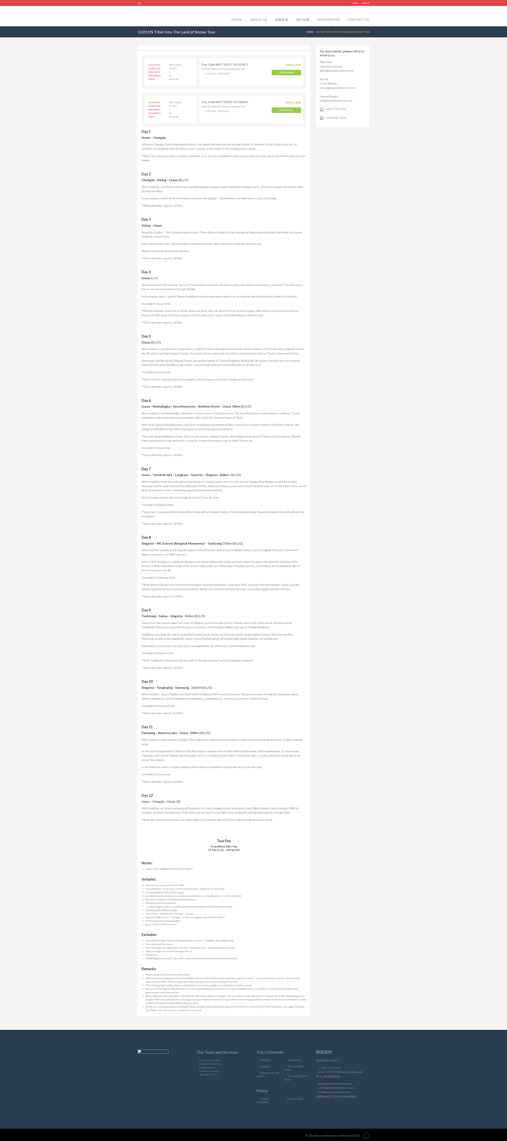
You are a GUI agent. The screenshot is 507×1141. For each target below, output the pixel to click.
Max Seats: (155, 75)
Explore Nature (207, 1067)
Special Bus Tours (208, 1074)
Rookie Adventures (209, 1070)
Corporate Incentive (209, 1060)
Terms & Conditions (262, 1100)
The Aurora (294, 1060)
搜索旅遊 (281, 19)
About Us (258, 19)
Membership (328, 19)
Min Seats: (155, 72)
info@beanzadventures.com (336, 100)
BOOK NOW (286, 72)
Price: (152, 79)
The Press (265, 1060)
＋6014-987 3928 (335, 117)
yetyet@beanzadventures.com (337, 87)
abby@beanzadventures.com (337, 70)
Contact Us (358, 19)
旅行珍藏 (303, 19)
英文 (140, 3)
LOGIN (355, 3)
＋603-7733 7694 (335, 109)
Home (237, 19)
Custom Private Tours (210, 1063)
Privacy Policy (295, 1098)
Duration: (155, 68)
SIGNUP (365, 3)
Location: (155, 65)
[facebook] (319, 1106)
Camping (264, 1066)
